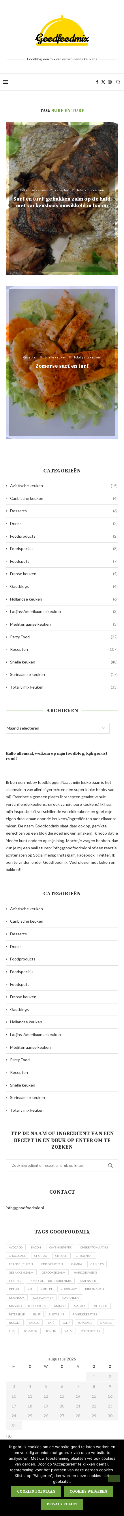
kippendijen (94, 1289)
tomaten (30, 1331)
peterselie (17, 1314)
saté (51, 1322)
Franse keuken (64, 573)
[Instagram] (110, 82)
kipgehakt (69, 1289)
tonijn (51, 1331)
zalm (69, 1331)
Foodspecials (64, 548)
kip (29, 1289)
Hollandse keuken (64, 599)
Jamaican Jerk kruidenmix (50, 1281)
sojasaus (85, 1322)
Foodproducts (64, 536)
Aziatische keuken (64, 485)
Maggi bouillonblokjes (27, 1306)
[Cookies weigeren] (114, 1478)
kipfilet (46, 1289)
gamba (76, 1264)
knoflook (17, 1297)
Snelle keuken (64, 661)
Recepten (64, 649)
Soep (66, 1322)
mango (59, 1306)
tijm (12, 1331)
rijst (36, 1314)
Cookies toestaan (36, 1491)
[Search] (118, 82)
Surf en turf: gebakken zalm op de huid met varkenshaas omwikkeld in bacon (62, 202)
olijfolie (101, 1306)
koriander (70, 1297)
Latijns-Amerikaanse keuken (64, 611)
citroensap (84, 1255)
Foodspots (64, 561)
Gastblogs (64, 586)
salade (34, 1322)
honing (15, 1281)
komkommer (43, 1297)
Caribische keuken (64, 498)
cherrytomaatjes (94, 1247)
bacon (36, 1247)
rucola (14, 1322)
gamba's (97, 1264)
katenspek (88, 1281)
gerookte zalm (53, 1272)
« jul (9, 1435)
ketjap (14, 1289)
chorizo (40, 1255)
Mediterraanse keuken (64, 624)
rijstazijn (56, 1314)
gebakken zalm (21, 1272)
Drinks (64, 523)
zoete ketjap (90, 1331)
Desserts (64, 510)
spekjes (106, 1322)
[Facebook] (97, 82)
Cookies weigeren (88, 1491)
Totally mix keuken (64, 687)
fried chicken (52, 1264)
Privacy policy (62, 1504)
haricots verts (85, 1272)
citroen (61, 1255)
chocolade (17, 1255)
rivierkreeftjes (84, 1314)
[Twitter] (103, 82)
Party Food (64, 636)
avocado (15, 1247)
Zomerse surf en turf (62, 366)
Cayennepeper (60, 1247)
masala (80, 1306)
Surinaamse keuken (64, 674)
